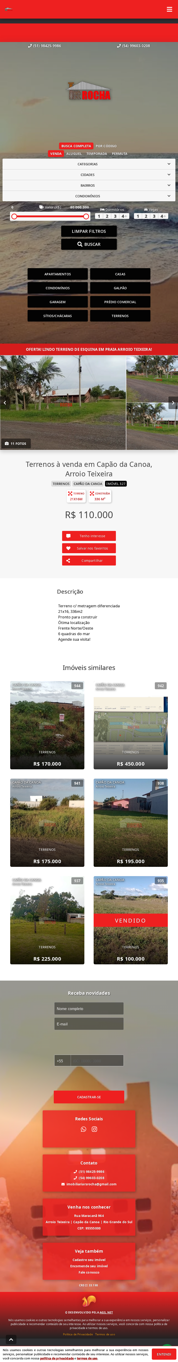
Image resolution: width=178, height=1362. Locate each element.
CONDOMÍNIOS (58, 288)
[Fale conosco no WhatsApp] (83, 1129)
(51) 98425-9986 (47, 45)
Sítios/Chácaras (57, 316)
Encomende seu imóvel (89, 1266)
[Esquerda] (5, 403)
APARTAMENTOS (57, 274)
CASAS (120, 274)
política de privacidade (57, 1358)
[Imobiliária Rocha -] (89, 91)
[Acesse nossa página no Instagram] (94, 1129)
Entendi (164, 1354)
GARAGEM (58, 302)
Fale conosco (89, 1272)
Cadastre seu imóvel (89, 1260)
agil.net (106, 1312)
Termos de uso (105, 1334)
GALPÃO (120, 288)
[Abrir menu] (170, 9)
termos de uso (87, 1358)
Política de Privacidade (78, 1334)
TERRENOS (120, 316)
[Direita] (173, 403)
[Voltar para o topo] (11, 1339)
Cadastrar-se (89, 1097)
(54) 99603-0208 (136, 45)
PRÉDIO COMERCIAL (120, 302)
